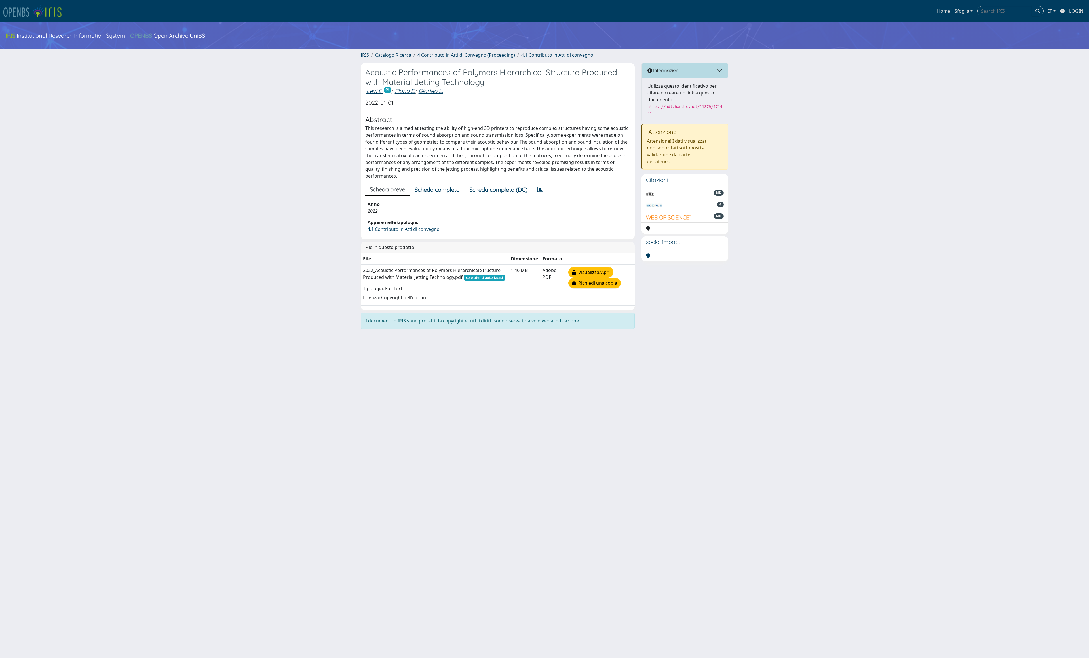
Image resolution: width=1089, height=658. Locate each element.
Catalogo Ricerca (393, 55)
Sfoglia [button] (962, 11)
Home (943, 11)
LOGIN (1076, 11)
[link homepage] (34, 11)
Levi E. (374, 90)
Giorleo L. (431, 90)
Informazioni (665, 70)
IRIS (365, 55)
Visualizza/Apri (593, 272)
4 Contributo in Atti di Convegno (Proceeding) (466, 55)
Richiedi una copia (596, 283)
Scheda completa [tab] (437, 189)
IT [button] (1050, 11)
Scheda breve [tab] (387, 189)
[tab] (540, 190)
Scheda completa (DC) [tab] (498, 189)
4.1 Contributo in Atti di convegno (557, 55)
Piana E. (405, 90)
